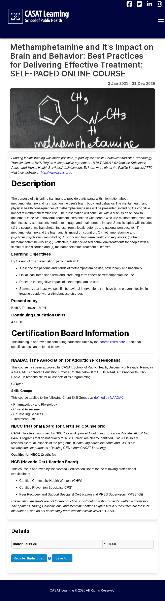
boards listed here (112, 342)
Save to (61, 558)
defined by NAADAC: (109, 397)
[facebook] (129, 4)
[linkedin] (149, 4)
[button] (161, 21)
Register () (29, 558)
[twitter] (139, 4)
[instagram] (159, 4)
